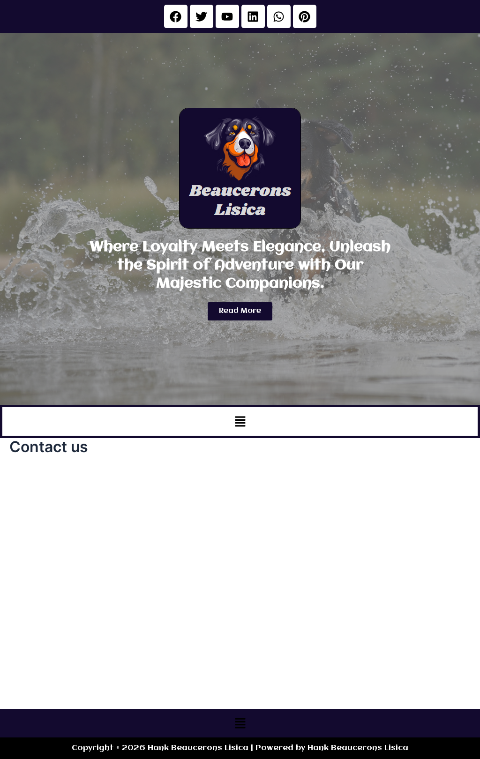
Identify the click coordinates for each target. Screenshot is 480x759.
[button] (240, 421)
